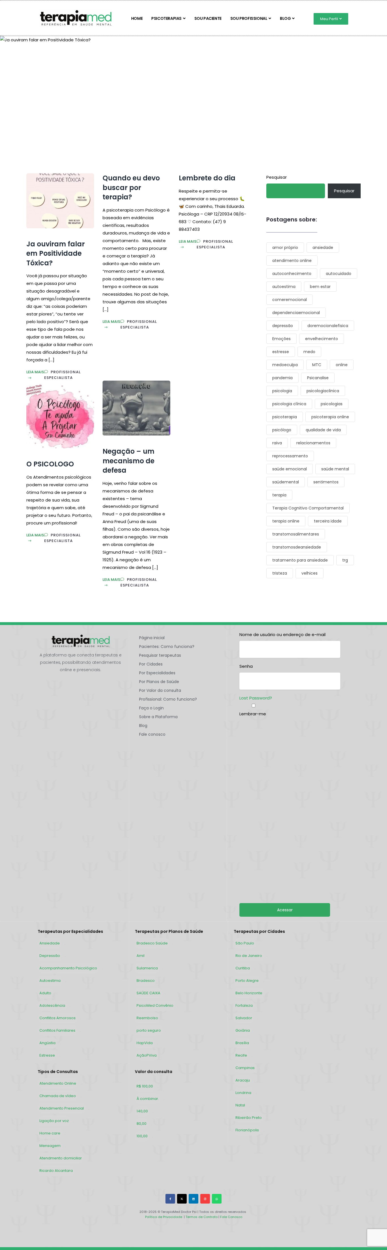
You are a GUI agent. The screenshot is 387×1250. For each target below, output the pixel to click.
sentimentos (326, 482)
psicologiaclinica (323, 391)
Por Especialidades (157, 673)
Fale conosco (152, 734)
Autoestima (50, 980)
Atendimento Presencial (61, 1108)
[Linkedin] (193, 1199)
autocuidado (338, 273)
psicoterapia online (330, 417)
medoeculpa (285, 365)
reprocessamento (290, 456)
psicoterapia (284, 417)
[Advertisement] (293, 774)
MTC (316, 365)
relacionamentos (313, 443)
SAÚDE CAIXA (148, 993)
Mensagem (50, 1145)
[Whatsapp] (217, 1199)
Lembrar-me (252, 714)
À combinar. (148, 1098)
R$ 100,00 (145, 1086)
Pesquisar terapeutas (160, 655)
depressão (282, 326)
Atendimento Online (57, 1083)
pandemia (282, 378)
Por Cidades (151, 664)
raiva (277, 443)
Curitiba (242, 968)
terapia (279, 495)
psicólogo (281, 430)
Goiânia (242, 1030)
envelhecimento (321, 339)
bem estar (320, 286)
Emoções (281, 339)
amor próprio (285, 247)
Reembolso (147, 1018)
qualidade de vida (323, 430)
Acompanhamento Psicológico (68, 968)
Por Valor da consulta (160, 690)
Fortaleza (244, 1005)
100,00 (142, 1136)
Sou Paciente (208, 18)
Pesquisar (276, 177)
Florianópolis (247, 1130)
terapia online (285, 521)
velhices (309, 573)
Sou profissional (248, 18)
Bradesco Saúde (152, 943)
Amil (140, 955)
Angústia (47, 1043)
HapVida (145, 1043)
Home (137, 18)
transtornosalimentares (295, 534)
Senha (246, 666)
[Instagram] (205, 1199)
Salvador (243, 1018)
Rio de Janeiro (248, 955)
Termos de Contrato (202, 1217)
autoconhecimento (291, 273)
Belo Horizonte (248, 993)
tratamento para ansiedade (300, 560)
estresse (280, 352)
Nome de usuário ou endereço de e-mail (282, 634)
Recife (241, 1055)
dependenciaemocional (296, 312)
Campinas (245, 1067)
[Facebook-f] (170, 1199)
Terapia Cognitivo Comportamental (308, 508)
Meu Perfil (329, 19)
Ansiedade (49, 943)
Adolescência (52, 1005)
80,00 (141, 1123)
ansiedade (322, 247)
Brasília (242, 1043)
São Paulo (244, 943)
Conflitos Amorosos (57, 1018)
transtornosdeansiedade (296, 547)
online (342, 365)
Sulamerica (147, 968)
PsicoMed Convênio (155, 1005)
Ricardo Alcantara (56, 1170)
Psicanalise (318, 378)
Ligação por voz (54, 1120)
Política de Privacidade (163, 1217)
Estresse (47, 1055)
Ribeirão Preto (248, 1117)
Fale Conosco (230, 1217)
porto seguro (149, 1030)
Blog (285, 18)
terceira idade (328, 521)
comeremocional (289, 299)
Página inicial (152, 638)
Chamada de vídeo (57, 1095)
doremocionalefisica (327, 326)
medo (309, 352)
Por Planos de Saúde (159, 681)
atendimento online (292, 260)
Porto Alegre (247, 980)
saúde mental (335, 469)
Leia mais (35, 372)
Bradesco (146, 980)
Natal (240, 1105)
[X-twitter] (182, 1199)
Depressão (49, 955)
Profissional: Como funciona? (168, 699)
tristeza (279, 573)
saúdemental (285, 482)
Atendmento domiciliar (60, 1158)
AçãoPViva (147, 1055)
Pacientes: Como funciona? (166, 646)
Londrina (243, 1092)
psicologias (332, 404)
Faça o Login (151, 708)
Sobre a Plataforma (158, 717)
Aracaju (242, 1080)
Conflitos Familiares (57, 1030)
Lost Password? (255, 698)
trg (345, 560)
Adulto (45, 993)
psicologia (282, 391)
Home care (49, 1133)
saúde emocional (289, 469)
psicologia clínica (289, 404)
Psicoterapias (166, 18)
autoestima (283, 286)
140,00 (142, 1111)
